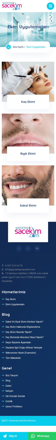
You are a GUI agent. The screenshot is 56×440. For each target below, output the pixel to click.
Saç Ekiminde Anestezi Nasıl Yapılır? (25, 337)
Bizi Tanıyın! (12, 375)
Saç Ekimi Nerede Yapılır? (19, 332)
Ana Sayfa (18, 47)
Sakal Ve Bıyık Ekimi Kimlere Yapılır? (24, 321)
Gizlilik (9, 401)
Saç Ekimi (11, 299)
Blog (8, 380)
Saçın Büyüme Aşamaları (18, 342)
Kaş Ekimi (28, 102)
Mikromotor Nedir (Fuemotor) (21, 352)
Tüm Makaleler (13, 358)
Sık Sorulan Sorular (15, 396)
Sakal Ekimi (28, 205)
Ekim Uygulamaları (15, 304)
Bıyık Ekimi (28, 153)
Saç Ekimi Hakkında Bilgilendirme (23, 326)
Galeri (8, 385)
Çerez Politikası (14, 406)
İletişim (9, 391)
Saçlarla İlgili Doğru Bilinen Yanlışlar (24, 347)
